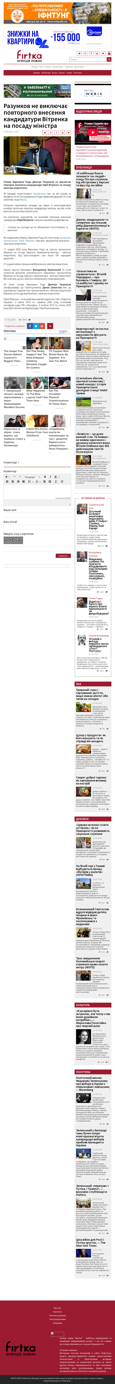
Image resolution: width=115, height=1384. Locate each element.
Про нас (57, 1308)
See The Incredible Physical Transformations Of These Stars (58, 397)
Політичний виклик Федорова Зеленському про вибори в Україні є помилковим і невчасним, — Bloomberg (93, 1084)
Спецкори (57, 1323)
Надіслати (63, 555)
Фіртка (23, 199)
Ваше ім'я (10, 510)
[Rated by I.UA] (57, 1334)
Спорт (69, 72)
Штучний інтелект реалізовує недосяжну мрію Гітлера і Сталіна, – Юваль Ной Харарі (98, 520)
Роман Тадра (96, 598)
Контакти (57, 1311)
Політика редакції (57, 1315)
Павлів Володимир (99, 635)
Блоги (55, 72)
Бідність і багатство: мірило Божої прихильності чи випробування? (99, 607)
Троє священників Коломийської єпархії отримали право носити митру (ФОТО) (92, 962)
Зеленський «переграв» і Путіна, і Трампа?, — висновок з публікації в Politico (92, 1190)
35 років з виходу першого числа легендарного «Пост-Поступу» (98, 644)
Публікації (46, 72)
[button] (7, 477)
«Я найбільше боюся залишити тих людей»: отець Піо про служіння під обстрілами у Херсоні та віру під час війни (92, 179)
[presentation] (7, 477)
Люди (34, 66)
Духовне (79, 66)
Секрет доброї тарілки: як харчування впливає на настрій (91, 780)
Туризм (68, 66)
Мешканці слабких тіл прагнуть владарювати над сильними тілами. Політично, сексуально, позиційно (98, 569)
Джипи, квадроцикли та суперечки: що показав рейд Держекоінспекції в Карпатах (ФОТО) (92, 224)
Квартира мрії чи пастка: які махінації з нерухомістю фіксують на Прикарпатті (92, 333)
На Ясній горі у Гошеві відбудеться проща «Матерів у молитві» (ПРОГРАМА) (90, 870)
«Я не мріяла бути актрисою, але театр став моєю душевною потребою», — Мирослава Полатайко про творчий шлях (93, 1018)
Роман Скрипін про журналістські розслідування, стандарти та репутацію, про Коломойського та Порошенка (92, 151)
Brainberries (15, 365)
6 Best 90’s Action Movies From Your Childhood (37, 432)
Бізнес (62, 72)
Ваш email (10, 522)
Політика (78, 72)
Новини (36, 72)
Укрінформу (39, 193)
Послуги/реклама (58, 1319)
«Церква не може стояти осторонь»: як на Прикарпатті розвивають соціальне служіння (93, 829)
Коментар (10, 471)
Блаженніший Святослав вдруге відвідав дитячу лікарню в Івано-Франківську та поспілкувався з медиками (92, 916)
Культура (58, 66)
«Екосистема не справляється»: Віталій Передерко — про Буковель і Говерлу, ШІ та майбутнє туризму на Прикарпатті (92, 278)
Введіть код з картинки (19, 534)
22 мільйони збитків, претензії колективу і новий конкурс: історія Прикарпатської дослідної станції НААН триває (91, 385)
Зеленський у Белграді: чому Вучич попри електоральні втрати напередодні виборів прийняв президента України (91, 1137)
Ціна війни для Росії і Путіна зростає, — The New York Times (90, 1242)
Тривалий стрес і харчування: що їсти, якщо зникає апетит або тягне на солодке (92, 694)
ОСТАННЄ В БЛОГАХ (93, 498)
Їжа (41, 66)
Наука (47, 66)
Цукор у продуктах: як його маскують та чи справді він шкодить (91, 738)
